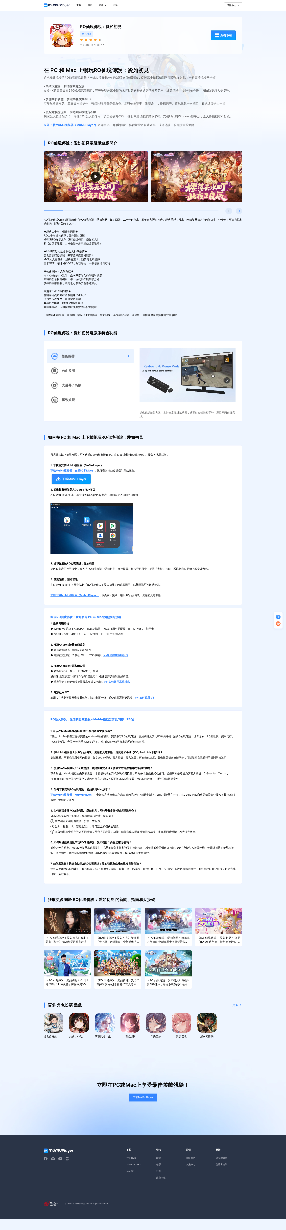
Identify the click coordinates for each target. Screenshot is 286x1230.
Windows (131, 1157)
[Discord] (53, 1159)
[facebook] (46, 1159)
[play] (95, 176)
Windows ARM (134, 1164)
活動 (158, 1171)
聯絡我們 (190, 1157)
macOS (130, 1171)
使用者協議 (221, 1164)
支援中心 (190, 1164)
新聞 (158, 1157)
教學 (158, 1164)
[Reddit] (68, 1159)
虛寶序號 (161, 1177)
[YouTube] (60, 1159)
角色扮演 (86, 33)
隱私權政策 (221, 1157)
